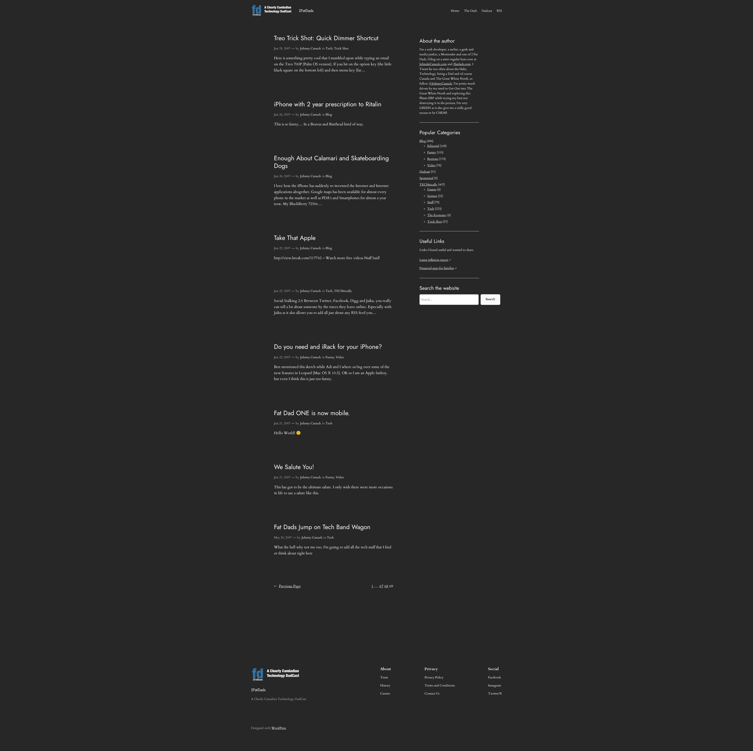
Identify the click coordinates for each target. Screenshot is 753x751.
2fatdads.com (462, 64)
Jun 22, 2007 (282, 248)
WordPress (278, 728)
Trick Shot (341, 48)
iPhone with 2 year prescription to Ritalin (327, 104)
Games (431, 189)
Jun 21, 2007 (282, 423)
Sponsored (426, 178)
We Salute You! (294, 467)
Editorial (433, 146)
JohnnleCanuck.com (433, 64)
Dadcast (424, 172)
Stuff (430, 202)
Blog (329, 114)
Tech (329, 48)
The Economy (437, 215)
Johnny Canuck (310, 48)
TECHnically (343, 291)
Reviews (432, 159)
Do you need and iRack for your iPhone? (328, 346)
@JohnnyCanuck (440, 83)
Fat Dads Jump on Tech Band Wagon (322, 527)
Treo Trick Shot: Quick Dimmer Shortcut (326, 38)
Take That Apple (295, 238)
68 (386, 586)
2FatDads (306, 10)
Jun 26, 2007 (282, 114)
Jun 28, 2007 (282, 48)
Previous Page (287, 586)
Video (340, 357)
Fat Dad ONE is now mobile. (312, 413)
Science (432, 196)
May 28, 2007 (283, 537)
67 (381, 586)
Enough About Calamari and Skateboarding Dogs (331, 162)
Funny (330, 357)
